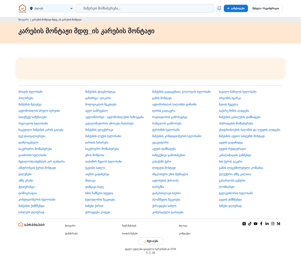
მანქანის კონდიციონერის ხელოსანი (176, 136)
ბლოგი (183, 225)
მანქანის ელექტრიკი (99, 129)
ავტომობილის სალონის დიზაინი (174, 104)
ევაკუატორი (160, 142)
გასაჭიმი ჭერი (161, 161)
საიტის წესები (130, 233)
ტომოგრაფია (27, 193)
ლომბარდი (226, 186)
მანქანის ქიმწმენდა (31, 205)
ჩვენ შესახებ (129, 225)
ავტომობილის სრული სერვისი (39, 110)
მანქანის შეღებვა (30, 104)
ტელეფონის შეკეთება (100, 199)
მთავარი (23, 19)
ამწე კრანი (25, 180)
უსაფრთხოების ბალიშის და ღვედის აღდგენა (249, 129)
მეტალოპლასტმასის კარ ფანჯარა (41, 161)
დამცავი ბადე (94, 186)
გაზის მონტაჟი (162, 98)
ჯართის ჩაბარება (96, 142)
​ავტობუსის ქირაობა (165, 180)
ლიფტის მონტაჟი (164, 167)
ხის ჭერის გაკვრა (230, 161)
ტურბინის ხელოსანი (166, 129)
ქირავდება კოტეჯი (97, 212)
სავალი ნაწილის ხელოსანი (237, 91)
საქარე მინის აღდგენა (234, 110)
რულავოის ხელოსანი (33, 123)
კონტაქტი (184, 233)
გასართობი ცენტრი (232, 180)
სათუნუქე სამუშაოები (32, 117)
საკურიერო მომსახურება (35, 148)
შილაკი (90, 180)
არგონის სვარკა (230, 98)
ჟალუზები (25, 174)
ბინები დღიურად (230, 205)
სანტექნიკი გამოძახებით (168, 155)
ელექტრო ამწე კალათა (235, 174)
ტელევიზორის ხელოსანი (236, 193)
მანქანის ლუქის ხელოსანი (103, 136)
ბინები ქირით (94, 205)
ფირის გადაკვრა (163, 110)
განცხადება (238, 8)
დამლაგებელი (28, 142)
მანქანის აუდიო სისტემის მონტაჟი (242, 136)
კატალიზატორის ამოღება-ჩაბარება (109, 123)
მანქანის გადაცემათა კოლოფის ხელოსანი (181, 91)
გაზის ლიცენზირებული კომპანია (241, 167)
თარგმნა (158, 186)
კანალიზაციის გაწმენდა (235, 155)
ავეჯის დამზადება (164, 148)
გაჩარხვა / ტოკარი (98, 98)
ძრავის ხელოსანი (30, 91)
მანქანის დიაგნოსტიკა (100, 91)
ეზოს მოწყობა (94, 155)
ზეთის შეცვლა (228, 104)
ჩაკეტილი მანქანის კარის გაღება (40, 129)
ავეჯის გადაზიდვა (231, 142)
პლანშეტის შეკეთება (166, 199)
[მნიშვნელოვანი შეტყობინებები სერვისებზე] (219, 8)
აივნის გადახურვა (97, 174)
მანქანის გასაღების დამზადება (239, 117)
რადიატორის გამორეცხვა (169, 117)
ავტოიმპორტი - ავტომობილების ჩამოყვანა (114, 117)
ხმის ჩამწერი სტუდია (99, 193)
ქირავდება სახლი (164, 205)
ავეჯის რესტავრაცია (232, 148)
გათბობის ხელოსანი (32, 155)
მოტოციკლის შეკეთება (101, 104)
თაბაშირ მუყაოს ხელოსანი (103, 161)
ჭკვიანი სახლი (95, 167)
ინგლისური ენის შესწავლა (170, 174)
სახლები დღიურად (31, 212)
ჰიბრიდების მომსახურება (236, 123)
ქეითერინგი (26, 186)
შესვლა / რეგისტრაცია (265, 8)
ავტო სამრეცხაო (96, 110)
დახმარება (71, 233)
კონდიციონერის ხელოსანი (36, 199)
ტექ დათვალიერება (31, 136)
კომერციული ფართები (167, 212)
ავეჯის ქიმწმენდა (230, 199)
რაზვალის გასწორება (167, 123)
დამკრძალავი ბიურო (166, 193)
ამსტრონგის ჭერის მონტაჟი (37, 167)
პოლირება (25, 98)
